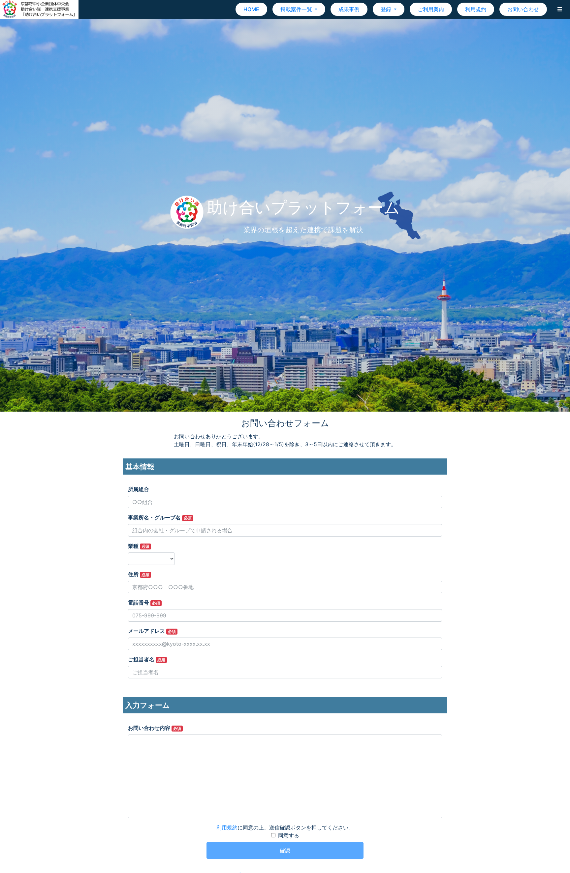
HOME (251, 9)
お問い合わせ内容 (154, 728)
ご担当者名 (146, 659)
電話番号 (144, 602)
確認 (285, 850)
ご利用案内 (431, 9)
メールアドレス (152, 631)
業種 (138, 546)
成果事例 (349, 9)
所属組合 (138, 489)
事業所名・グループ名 (160, 517)
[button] (559, 9)
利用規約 (475, 9)
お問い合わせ (523, 9)
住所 (138, 574)
